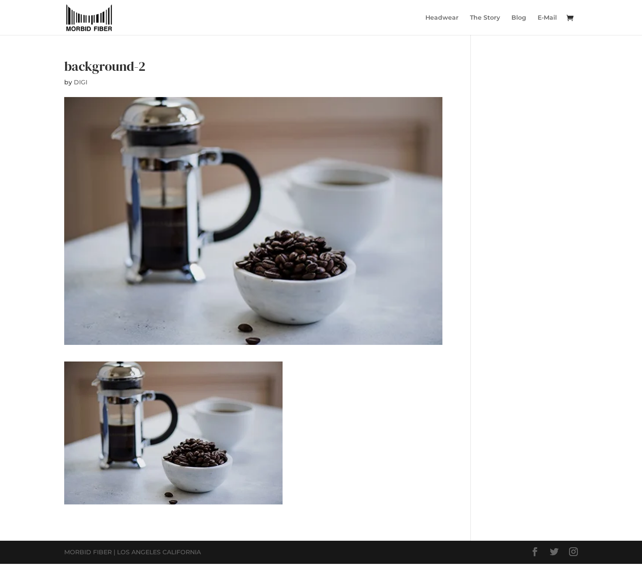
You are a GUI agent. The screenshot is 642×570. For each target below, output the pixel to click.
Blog (518, 17)
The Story (485, 17)
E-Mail (547, 17)
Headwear (442, 17)
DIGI (80, 82)
